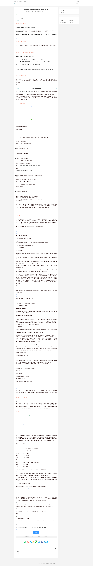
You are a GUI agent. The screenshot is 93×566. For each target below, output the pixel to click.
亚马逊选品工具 (14, 4)
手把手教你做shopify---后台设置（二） (36, 9)
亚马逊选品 (63, 10)
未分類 (62, 12)
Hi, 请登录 (16, 1)
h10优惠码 (62, 18)
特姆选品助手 (71, 22)
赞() (36, 532)
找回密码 (24, 1)
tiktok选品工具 (71, 20)
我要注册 (20, 1)
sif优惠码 (62, 20)
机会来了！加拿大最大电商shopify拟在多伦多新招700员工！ (47, 548)
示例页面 (77, 3)
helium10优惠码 (72, 18)
